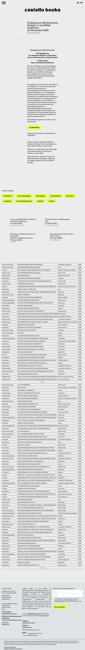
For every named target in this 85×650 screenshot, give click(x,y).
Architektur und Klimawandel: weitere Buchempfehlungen (31, 341)
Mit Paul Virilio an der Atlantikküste (30, 311)
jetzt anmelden (60, 607)
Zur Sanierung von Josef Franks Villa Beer (32, 322)
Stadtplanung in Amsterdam (27, 395)
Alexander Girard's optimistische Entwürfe (33, 521)
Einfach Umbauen (23, 294)
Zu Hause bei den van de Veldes (28, 335)
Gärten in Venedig (23, 445)
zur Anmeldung (34, 127)
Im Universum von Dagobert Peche (29, 513)
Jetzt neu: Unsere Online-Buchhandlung (32, 354)
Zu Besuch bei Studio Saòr (26, 488)
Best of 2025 (21, 387)
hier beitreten (45, 615)
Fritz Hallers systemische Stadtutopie (31, 559)
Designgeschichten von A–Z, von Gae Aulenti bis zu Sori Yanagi (37, 516)
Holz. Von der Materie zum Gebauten (30, 507)
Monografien (40, 196)
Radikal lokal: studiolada (26, 289)
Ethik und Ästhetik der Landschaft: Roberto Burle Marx (37, 316)
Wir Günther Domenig (25, 305)
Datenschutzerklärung (59, 601)
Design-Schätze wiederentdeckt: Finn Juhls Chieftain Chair (36, 518)
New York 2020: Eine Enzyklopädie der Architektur (35, 371)
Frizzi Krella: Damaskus (25, 390)
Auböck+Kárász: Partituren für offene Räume (33, 557)
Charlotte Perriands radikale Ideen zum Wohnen (35, 303)
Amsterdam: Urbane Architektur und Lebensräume (35, 510)
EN (81, 3)
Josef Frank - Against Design (27, 455)
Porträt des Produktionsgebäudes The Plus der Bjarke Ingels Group (37, 415)
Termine (51, 201)
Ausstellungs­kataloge (24, 201)
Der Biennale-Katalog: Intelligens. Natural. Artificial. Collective (37, 477)
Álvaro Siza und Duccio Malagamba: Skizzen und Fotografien (34, 532)
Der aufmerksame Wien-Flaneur (61, 234)
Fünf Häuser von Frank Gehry (28, 404)
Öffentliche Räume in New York (28, 393)
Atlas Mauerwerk (23, 384)
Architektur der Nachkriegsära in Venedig (32, 496)
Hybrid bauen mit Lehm (25, 283)
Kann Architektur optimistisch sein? (30, 346)
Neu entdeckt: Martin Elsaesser (28, 278)
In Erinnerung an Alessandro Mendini (30, 357)
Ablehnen (13, 647)
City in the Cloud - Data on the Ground (31, 420)
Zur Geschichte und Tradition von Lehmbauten (34, 281)
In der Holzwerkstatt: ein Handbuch (30, 461)
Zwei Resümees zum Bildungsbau (57, 219)
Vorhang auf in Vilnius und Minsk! (29, 327)
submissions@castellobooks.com (12, 620)
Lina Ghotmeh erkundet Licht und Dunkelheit (33, 526)
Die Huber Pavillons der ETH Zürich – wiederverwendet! (37, 505)
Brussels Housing (23, 562)
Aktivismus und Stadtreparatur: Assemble (32, 412)
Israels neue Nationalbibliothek (29, 464)
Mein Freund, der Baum (25, 535)
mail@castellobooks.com (9, 613)
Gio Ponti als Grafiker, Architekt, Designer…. (33, 368)
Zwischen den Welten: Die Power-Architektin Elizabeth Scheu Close (37, 379)
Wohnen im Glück (23, 275)
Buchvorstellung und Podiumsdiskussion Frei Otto (35, 480)
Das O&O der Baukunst (25, 352)
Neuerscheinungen (24, 196)
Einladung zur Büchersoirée (27, 398)
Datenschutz (5, 624)
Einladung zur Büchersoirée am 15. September (22, 235)
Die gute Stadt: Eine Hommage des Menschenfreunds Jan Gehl (37, 376)
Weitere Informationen (10, 648)
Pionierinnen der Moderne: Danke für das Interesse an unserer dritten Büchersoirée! (36, 286)
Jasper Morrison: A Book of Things (29, 365)
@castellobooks (27, 627)
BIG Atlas (20, 333)
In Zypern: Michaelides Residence (29, 409)
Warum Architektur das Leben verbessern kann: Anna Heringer (36, 292)
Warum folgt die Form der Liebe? (28, 546)
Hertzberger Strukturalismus (28, 486)
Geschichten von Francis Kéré (28, 308)
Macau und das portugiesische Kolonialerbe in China (36, 458)
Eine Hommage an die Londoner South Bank (32, 472)
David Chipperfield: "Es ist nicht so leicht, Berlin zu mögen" (35, 529)
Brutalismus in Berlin (25, 499)
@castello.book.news (28, 623)
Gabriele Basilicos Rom (25, 423)
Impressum (5, 622)
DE (78, 3)
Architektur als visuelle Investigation (31, 554)
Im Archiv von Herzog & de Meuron (29, 442)
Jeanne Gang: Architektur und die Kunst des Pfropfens (37, 551)
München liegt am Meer (25, 324)
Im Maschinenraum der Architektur (30, 469)
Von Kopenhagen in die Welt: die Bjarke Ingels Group (35, 447)
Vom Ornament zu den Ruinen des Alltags (32, 436)
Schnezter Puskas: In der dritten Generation (33, 491)
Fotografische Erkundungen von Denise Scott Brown (36, 439)
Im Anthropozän (23, 431)
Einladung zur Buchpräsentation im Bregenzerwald (36, 540)
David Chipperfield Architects (28, 565)
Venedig (40, 201)
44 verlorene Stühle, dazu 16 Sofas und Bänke (33, 428)
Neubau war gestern (24, 401)
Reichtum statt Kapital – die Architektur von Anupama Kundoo (36, 417)
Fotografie (7, 201)
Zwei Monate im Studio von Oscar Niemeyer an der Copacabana (35, 319)
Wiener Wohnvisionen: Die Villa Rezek (30, 349)
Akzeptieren (7, 647)
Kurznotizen (34, 32)
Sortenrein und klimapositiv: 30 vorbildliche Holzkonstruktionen (33, 466)
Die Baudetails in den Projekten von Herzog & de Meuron (37, 313)
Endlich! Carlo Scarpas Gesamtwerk (30, 548)
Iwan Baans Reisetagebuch (26, 543)
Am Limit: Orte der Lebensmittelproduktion (32, 338)
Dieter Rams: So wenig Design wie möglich (32, 363)
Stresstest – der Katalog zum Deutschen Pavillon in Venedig (36, 475)
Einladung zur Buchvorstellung (29, 537)
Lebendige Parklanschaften (27, 374)
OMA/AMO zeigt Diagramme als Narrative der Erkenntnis (37, 425)
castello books (43, 10)
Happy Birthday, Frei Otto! (26, 524)
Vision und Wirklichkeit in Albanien (23, 219)
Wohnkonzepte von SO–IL (26, 502)
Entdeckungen (56, 196)
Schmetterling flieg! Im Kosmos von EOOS (32, 453)
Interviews (70, 196)
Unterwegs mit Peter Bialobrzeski (29, 297)
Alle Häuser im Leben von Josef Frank (30, 434)
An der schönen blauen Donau (28, 300)
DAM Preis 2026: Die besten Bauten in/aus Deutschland (36, 360)
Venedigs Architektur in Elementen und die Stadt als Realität (36, 494)
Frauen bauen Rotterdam (26, 406)
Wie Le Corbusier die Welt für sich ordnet (32, 483)
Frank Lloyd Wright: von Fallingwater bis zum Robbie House (36, 450)
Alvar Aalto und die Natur (26, 330)
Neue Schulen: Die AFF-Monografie (29, 343)
